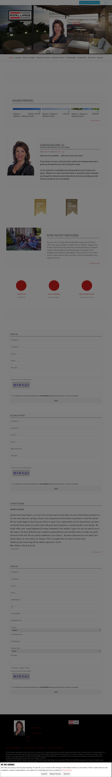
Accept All (44, 773)
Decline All (67, 773)
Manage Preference (55, 773)
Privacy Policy (67, 770)
